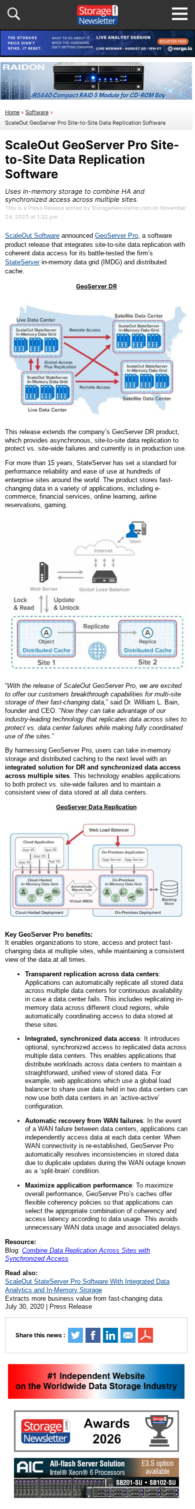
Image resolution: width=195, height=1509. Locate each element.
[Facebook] (93, 1335)
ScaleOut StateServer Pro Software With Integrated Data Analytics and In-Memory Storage (87, 1286)
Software (37, 112)
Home (12, 112)
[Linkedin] (110, 1335)
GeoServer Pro (116, 235)
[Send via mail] (128, 1335)
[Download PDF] (145, 1335)
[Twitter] (75, 1335)
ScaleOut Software (32, 235)
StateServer (22, 262)
